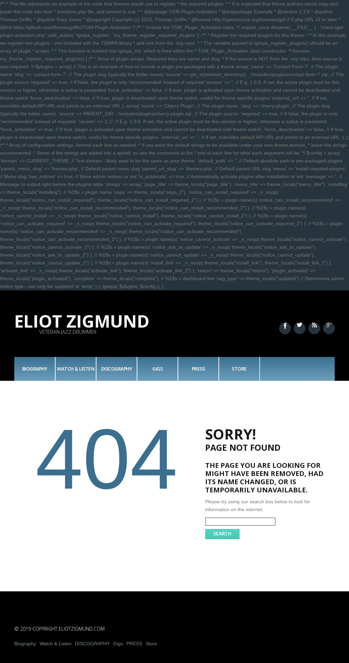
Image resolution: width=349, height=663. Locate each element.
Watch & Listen (75, 368)
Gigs (157, 368)
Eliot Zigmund (82, 321)
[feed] (314, 328)
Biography (34, 368)
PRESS (198, 368)
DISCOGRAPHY (116, 368)
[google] (329, 328)
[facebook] (285, 328)
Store (239, 368)
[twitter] (299, 328)
